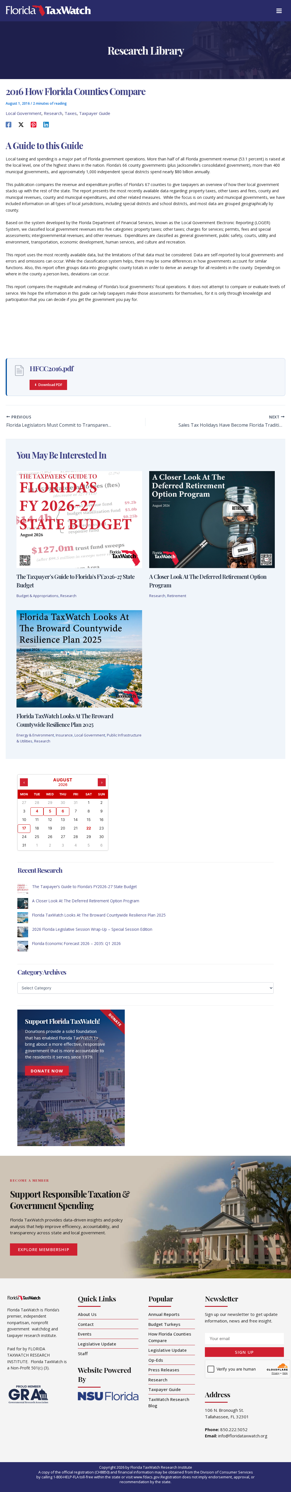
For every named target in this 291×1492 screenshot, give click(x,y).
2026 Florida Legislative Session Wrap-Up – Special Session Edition (92, 929)
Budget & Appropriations (37, 595)
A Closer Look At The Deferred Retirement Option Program (85, 900)
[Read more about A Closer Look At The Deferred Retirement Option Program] (212, 519)
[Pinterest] (33, 124)
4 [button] (37, 811)
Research (53, 113)
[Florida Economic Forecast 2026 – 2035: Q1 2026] (22, 946)
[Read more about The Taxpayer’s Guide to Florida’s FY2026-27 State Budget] (79, 519)
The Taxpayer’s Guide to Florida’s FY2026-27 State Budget (84, 886)
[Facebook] (8, 124)
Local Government (23, 113)
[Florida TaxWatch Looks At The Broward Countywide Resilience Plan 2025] (22, 917)
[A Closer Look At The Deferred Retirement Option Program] (22, 903)
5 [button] (50, 811)
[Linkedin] (46, 124)
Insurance (64, 735)
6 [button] (63, 811)
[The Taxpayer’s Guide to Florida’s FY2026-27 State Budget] (22, 889)
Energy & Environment (35, 735)
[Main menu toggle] (279, 10)
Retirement (176, 595)
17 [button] (24, 828)
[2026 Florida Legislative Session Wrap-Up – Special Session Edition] (22, 931)
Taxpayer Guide (94, 113)
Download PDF (50, 384)
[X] (21, 124)
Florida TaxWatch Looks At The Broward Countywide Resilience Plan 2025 (99, 915)
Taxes (71, 113)
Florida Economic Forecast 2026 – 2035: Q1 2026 (76, 943)
